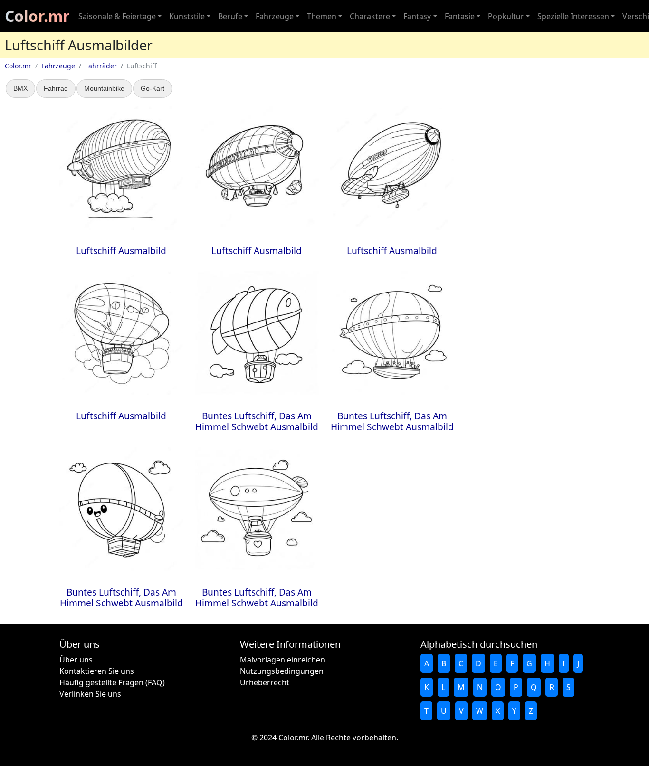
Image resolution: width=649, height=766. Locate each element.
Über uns (76, 659)
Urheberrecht (264, 682)
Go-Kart (152, 88)
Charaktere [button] (370, 16)
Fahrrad (56, 88)
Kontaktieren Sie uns (96, 671)
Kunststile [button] (187, 16)
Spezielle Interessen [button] (573, 16)
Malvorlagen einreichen (282, 659)
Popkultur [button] (506, 16)
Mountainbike (104, 88)
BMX (20, 88)
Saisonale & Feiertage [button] (117, 16)
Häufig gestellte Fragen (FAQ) (112, 682)
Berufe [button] (230, 16)
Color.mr (37, 16)
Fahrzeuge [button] (275, 16)
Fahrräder (101, 65)
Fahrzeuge (58, 65)
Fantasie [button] (460, 16)
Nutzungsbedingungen (282, 671)
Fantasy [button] (417, 16)
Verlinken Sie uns (90, 694)
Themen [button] (321, 16)
